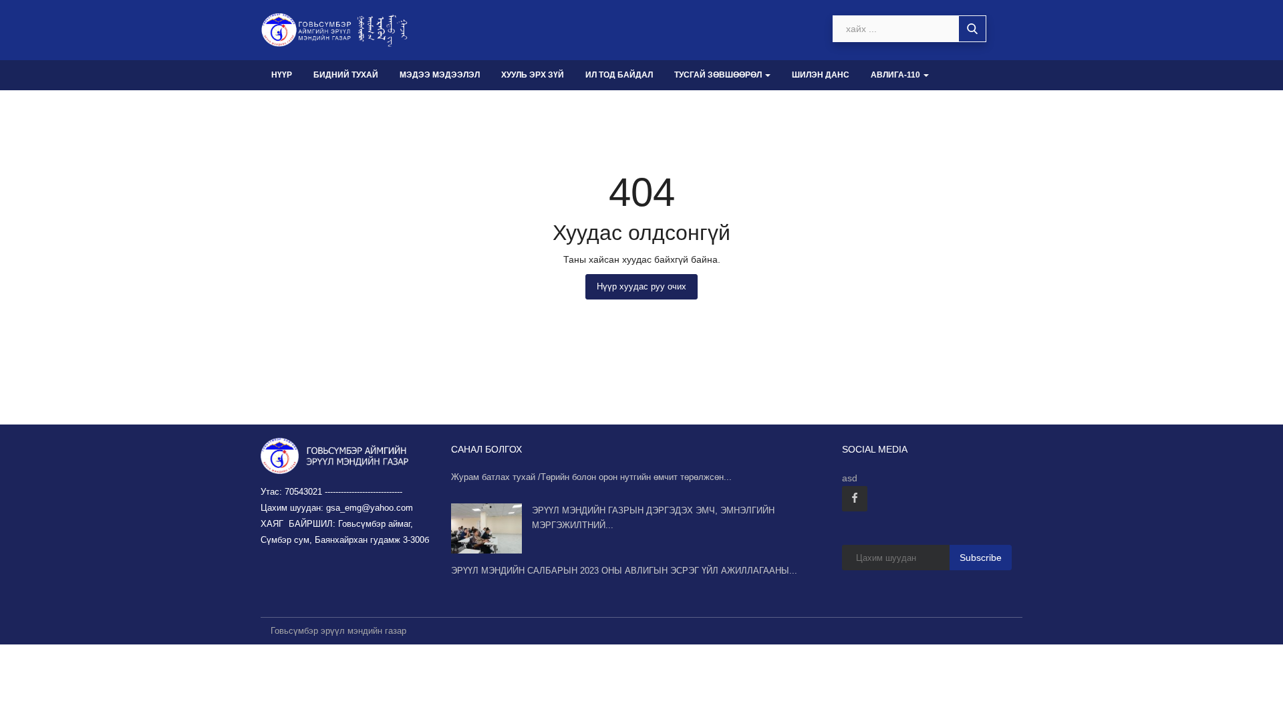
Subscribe (981, 557)
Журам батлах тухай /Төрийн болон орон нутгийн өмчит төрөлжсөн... (591, 477)
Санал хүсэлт (303, 105)
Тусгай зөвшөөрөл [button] (719, 75)
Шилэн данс (820, 75)
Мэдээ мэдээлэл (440, 75)
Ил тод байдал (619, 75)
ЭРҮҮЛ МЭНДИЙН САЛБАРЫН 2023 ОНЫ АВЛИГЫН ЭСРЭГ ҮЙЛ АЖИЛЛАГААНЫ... (624, 571)
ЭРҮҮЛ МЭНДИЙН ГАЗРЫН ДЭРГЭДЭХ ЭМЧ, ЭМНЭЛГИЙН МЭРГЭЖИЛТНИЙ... (653, 517)
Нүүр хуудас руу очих (641, 286)
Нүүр (281, 75)
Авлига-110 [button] (896, 75)
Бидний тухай (345, 75)
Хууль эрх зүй (532, 75)
